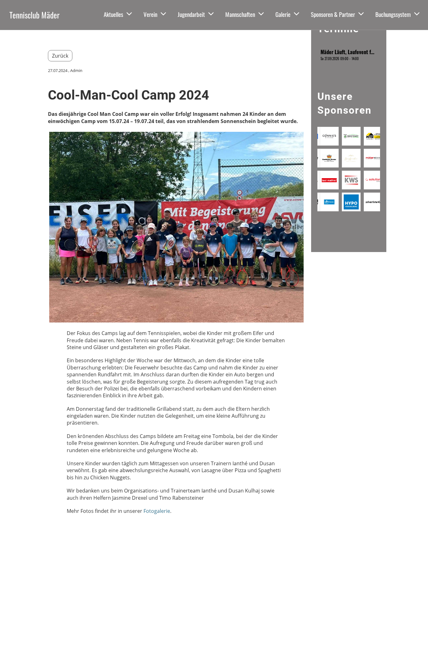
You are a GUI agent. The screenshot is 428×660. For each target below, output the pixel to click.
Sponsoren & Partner (333, 14)
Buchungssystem (393, 14)
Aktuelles (113, 14)
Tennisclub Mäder (34, 14)
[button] (348, 54)
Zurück (60, 55)
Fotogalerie (157, 511)
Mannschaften (240, 14)
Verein (150, 14)
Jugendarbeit (191, 14)
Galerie (282, 14)
